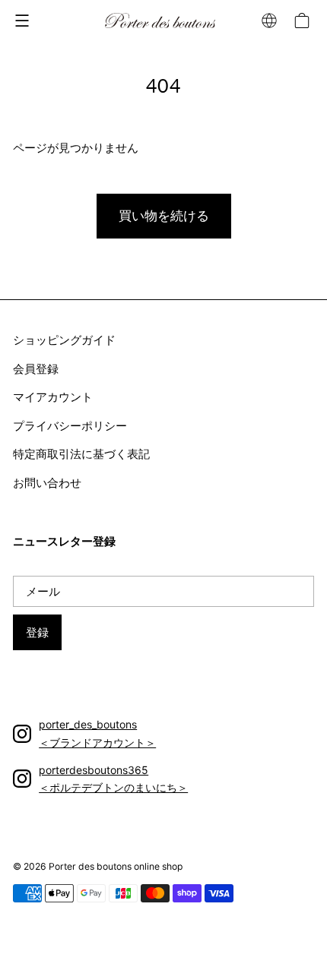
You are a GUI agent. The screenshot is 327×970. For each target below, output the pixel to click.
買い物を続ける (164, 215)
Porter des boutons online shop (116, 866)
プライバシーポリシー (70, 426)
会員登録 (36, 369)
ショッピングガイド (64, 340)
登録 (37, 632)
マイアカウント (53, 397)
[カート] (304, 20)
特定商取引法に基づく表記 (81, 454)
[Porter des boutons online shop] (160, 20)
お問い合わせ (47, 483)
